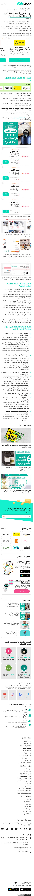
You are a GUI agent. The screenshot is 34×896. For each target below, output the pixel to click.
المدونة (21, 8)
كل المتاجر (3, 528)
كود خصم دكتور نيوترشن (25, 762)
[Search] (5, 4)
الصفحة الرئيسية (27, 8)
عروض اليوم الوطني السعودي (23, 781)
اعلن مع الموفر (27, 801)
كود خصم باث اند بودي (25, 746)
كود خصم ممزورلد (26, 750)
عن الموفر (28, 799)
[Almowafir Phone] (30, 852)
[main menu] (2, 4)
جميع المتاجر (28, 769)
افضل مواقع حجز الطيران (25, 788)
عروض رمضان (27, 783)
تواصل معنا (28, 804)
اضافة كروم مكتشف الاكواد (24, 793)
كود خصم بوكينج (27, 753)
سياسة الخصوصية (26, 811)
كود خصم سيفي (27, 748)
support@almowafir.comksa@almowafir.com (21, 848)
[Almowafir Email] (30, 848)
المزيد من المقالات (6, 600)
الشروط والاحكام (27, 809)
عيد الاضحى (28, 786)
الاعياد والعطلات (27, 771)
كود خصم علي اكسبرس (19, 118)
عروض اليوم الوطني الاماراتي (23, 778)
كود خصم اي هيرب (26, 758)
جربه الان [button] (22, 591)
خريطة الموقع (27, 814)
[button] (26, 88)
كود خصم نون (27, 741)
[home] (24, 4)
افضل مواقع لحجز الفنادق (24, 791)
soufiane (22, 19)
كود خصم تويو (27, 743)
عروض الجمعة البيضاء (25, 776)
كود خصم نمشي (27, 760)
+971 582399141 (23, 852)
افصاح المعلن (27, 806)
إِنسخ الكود (19, 60)
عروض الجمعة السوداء (25, 774)
